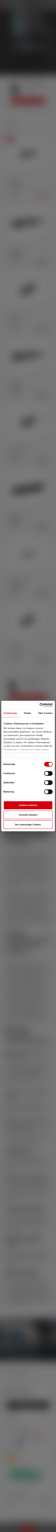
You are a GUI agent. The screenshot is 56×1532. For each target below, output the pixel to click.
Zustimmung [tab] (10, 713)
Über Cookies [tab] (45, 713)
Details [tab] (27, 713)
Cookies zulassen (28, 805)
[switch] (48, 773)
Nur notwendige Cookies (28, 824)
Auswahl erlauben (28, 815)
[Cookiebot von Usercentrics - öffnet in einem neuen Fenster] (40, 705)
